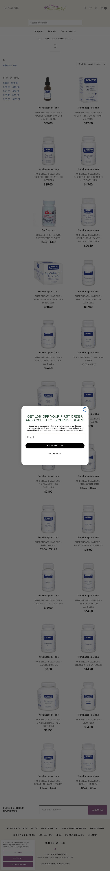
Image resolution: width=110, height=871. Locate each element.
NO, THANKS (55, 454)
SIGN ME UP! (55, 446)
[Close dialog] (85, 409)
